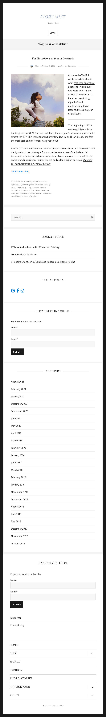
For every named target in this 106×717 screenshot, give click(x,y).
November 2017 (19, 536)
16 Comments (70, 66)
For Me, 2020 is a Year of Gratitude (53, 59)
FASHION (16, 670)
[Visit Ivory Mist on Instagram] (22, 291)
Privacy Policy (17, 625)
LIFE (13, 653)
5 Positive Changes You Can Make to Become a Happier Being (43, 261)
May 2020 (16, 425)
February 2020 (18, 447)
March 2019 (17, 470)
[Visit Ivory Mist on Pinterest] (13, 291)
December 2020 (19, 403)
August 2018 (17, 506)
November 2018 (19, 491)
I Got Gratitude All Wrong (24, 254)
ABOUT (14, 695)
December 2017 (19, 528)
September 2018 (19, 499)
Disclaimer (15, 617)
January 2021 (18, 396)
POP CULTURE (20, 687)
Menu (53, 33)
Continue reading (20, 171)
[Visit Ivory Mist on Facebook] (17, 291)
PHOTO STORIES (21, 678)
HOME (14, 645)
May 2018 (16, 521)
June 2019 (16, 462)
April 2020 (16, 433)
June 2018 (16, 514)
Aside (60, 66)
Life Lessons (17, 181)
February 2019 (18, 477)
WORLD (15, 662)
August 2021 (17, 381)
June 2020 (16, 418)
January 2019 (18, 484)
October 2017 (18, 543)
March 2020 (17, 440)
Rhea (37, 66)
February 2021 (18, 389)
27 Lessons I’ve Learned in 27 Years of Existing (35, 247)
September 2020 (19, 411)
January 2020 (18, 455)
